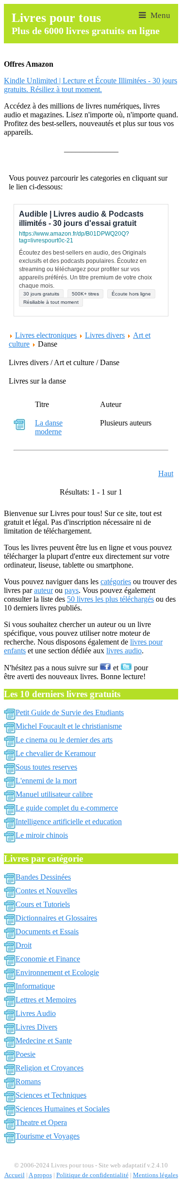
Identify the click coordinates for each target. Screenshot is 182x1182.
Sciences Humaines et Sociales (63, 1109)
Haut (165, 473)
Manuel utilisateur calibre (54, 794)
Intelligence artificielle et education (69, 821)
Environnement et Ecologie (57, 972)
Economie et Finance (48, 959)
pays (72, 590)
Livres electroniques (46, 335)
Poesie (25, 1054)
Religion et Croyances (49, 1068)
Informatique (35, 986)
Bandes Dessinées (43, 877)
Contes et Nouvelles (46, 890)
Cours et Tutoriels (43, 904)
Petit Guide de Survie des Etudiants (70, 712)
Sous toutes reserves (46, 767)
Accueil (14, 1175)
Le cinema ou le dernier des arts (64, 740)
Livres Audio (36, 1013)
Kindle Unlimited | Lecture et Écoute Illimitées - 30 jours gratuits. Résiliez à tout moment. (90, 84)
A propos (40, 1175)
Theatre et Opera (41, 1122)
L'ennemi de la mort (46, 780)
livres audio (124, 650)
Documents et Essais (47, 931)
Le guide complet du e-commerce (67, 808)
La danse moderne (49, 427)
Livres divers (105, 335)
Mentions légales (155, 1175)
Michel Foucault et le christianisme (69, 726)
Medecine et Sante (44, 1040)
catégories (115, 581)
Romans (28, 1081)
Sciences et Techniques (51, 1095)
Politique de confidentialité (92, 1175)
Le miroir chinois (42, 835)
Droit (24, 945)
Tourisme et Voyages (48, 1136)
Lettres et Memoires (46, 1000)
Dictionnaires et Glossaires (56, 918)
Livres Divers (36, 1027)
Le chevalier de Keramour (56, 753)
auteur (43, 590)
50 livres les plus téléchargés (110, 599)
